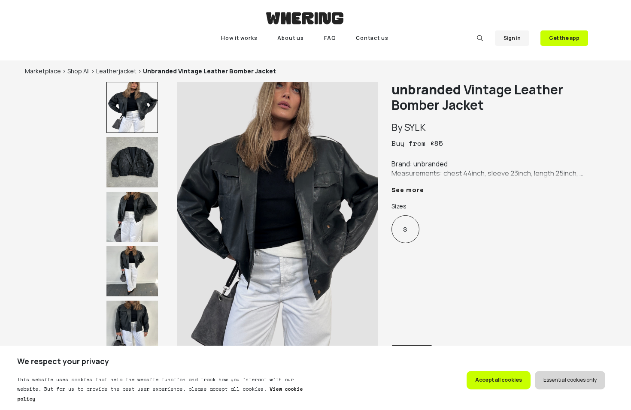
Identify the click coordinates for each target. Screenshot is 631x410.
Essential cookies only (570, 379)
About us (290, 38)
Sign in (512, 38)
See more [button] (408, 190)
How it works (239, 38)
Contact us (372, 38)
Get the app (564, 38)
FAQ (330, 38)
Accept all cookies (498, 379)
